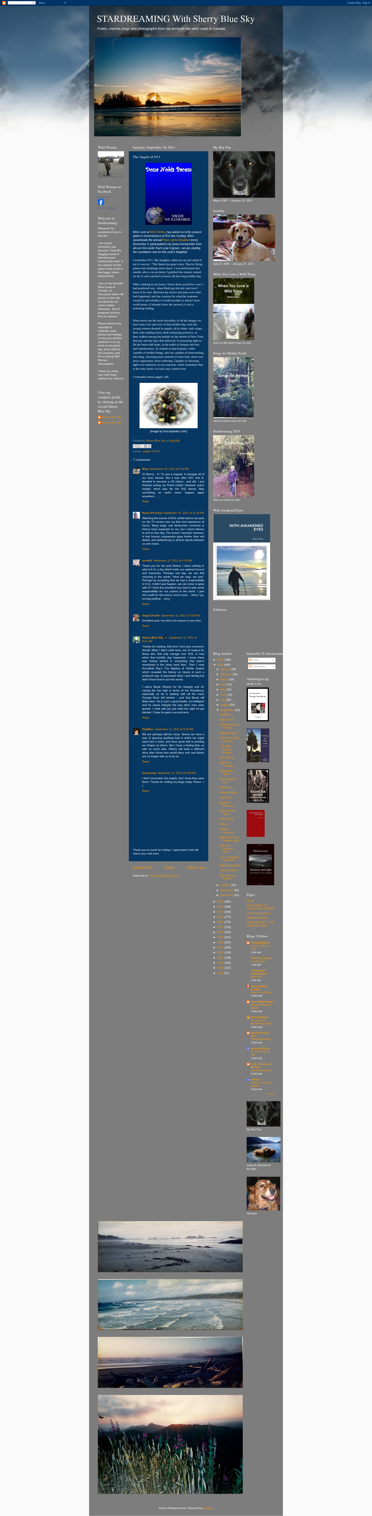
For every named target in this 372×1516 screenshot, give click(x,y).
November (227, 890)
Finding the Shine (226, 772)
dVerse (255, 1079)
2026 (220, 973)
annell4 (147, 560)
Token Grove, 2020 (228, 812)
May (223, 689)
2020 (220, 942)
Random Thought (226, 764)
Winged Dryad (228, 732)
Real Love (256, 976)
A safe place (258, 961)
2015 (220, 916)
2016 (220, 921)
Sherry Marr (103, 197)
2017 (220, 927)
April (223, 684)
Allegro (224, 824)
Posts (255, 659)
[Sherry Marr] (101, 204)
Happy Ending (228, 792)
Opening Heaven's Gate (227, 848)
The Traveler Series (259, 913)
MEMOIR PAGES (257, 917)
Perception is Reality (228, 877)
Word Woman (259, 1017)
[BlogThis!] (138, 446)
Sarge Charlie (151, 615)
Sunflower (226, 714)
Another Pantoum (227, 831)
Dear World (227, 757)
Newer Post (142, 867)
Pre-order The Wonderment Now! (261, 1022)
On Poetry (226, 797)
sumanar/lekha (260, 1048)
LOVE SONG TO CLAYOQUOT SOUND (260, 907)
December (227, 895)
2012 (220, 901)
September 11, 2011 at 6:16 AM (172, 560)
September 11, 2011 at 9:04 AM (174, 729)
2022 (220, 952)
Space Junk (227, 719)
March (224, 679)
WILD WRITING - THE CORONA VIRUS (260, 924)
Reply (145, 501)
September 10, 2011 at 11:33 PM (184, 512)
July (223, 699)
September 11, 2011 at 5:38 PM (176, 773)
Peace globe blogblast (176, 239)
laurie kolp (149, 773)
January (225, 669)
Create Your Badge (107, 208)
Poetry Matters (260, 942)
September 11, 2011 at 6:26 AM (180, 615)
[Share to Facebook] (146, 446)
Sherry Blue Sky (152, 637)
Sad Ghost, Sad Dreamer (229, 740)
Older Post (195, 867)
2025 (220, 967)
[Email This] (135, 446)
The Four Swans (261, 958)
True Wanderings (262, 1001)
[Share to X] (142, 446)
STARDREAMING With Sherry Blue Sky (176, 18)
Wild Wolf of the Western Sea (229, 839)
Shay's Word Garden (259, 988)
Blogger (208, 1508)
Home (169, 867)
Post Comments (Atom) (164, 875)
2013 (220, 906)
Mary (145, 469)
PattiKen (147, 729)
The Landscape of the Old (229, 859)
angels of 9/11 (151, 451)
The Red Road (229, 870)
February (226, 674)
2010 (220, 659)
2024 (220, 962)
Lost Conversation (261, 1070)
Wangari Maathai (230, 865)
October (225, 885)
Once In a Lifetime (261, 992)
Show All (270, 1094)
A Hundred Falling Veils (259, 972)
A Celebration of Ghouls (229, 726)
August (225, 704)
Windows (225, 787)
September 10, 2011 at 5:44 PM (169, 469)
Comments (258, 666)
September (227, 710)
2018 (220, 932)
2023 (220, 957)
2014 (220, 911)
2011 (220, 664)
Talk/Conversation (261, 1039)
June (223, 694)
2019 (220, 937)
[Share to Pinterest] (149, 446)
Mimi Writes (157, 232)
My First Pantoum (227, 804)
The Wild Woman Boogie (226, 749)
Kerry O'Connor (152, 512)
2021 (220, 947)
